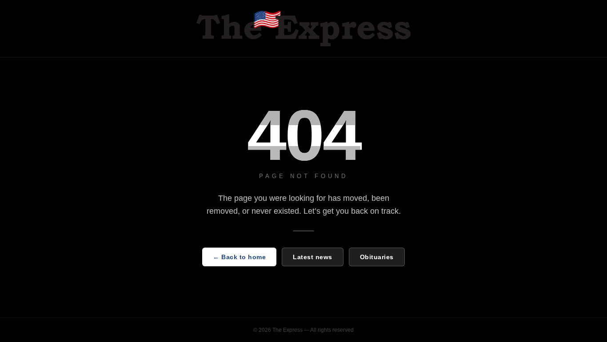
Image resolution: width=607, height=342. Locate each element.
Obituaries (377, 257)
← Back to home (239, 257)
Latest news (312, 257)
